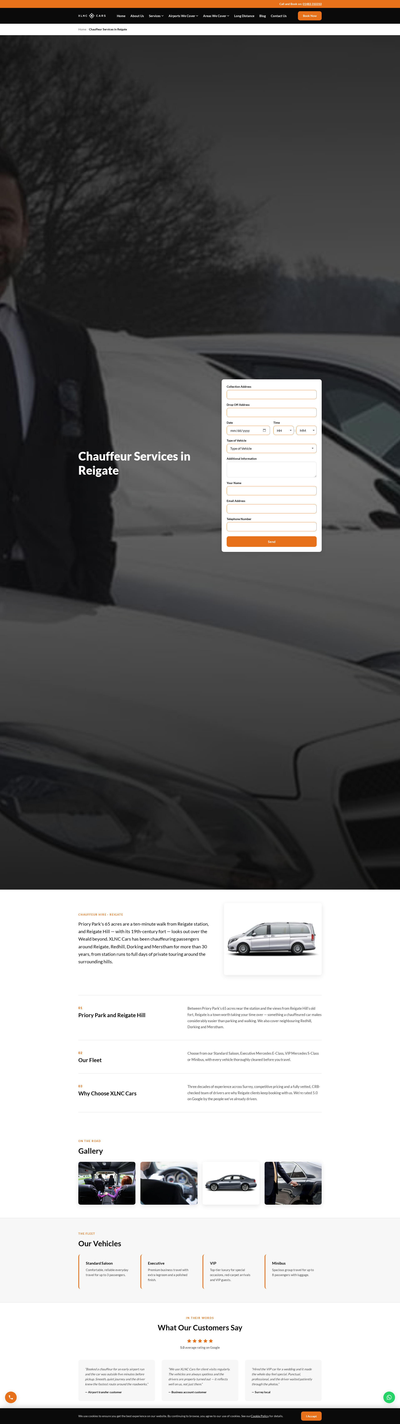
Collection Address (239, 386)
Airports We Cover (182, 16)
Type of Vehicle (236, 440)
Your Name (234, 483)
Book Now (310, 15)
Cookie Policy (260, 1416)
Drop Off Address (238, 404)
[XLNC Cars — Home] (92, 16)
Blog (262, 16)
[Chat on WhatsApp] (389, 1397)
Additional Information (242, 458)
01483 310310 (312, 4)
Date (230, 422)
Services (155, 16)
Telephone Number (239, 519)
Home (121, 16)
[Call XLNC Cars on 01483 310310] (11, 1397)
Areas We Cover (214, 16)
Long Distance (244, 16)
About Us (137, 16)
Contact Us (279, 16)
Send (271, 542)
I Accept (311, 1416)
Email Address (236, 501)
